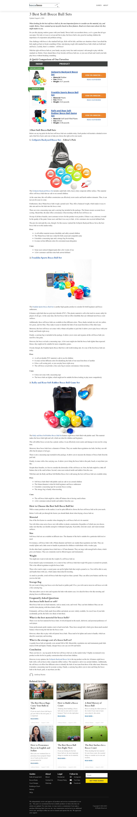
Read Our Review (94, 79)
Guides (99, 5)
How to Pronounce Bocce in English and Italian (40, 748)
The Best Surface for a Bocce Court (95, 746)
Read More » (35, 719)
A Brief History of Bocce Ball (93, 704)
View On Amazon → (93, 75)
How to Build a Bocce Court (68, 704)
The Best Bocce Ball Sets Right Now (67, 746)
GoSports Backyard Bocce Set (64, 73)
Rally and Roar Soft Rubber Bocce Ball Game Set (64, 113)
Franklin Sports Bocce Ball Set (64, 93)
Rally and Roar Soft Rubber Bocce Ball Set (47, 435)
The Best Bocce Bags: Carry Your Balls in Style (40, 705)
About (105, 5)
